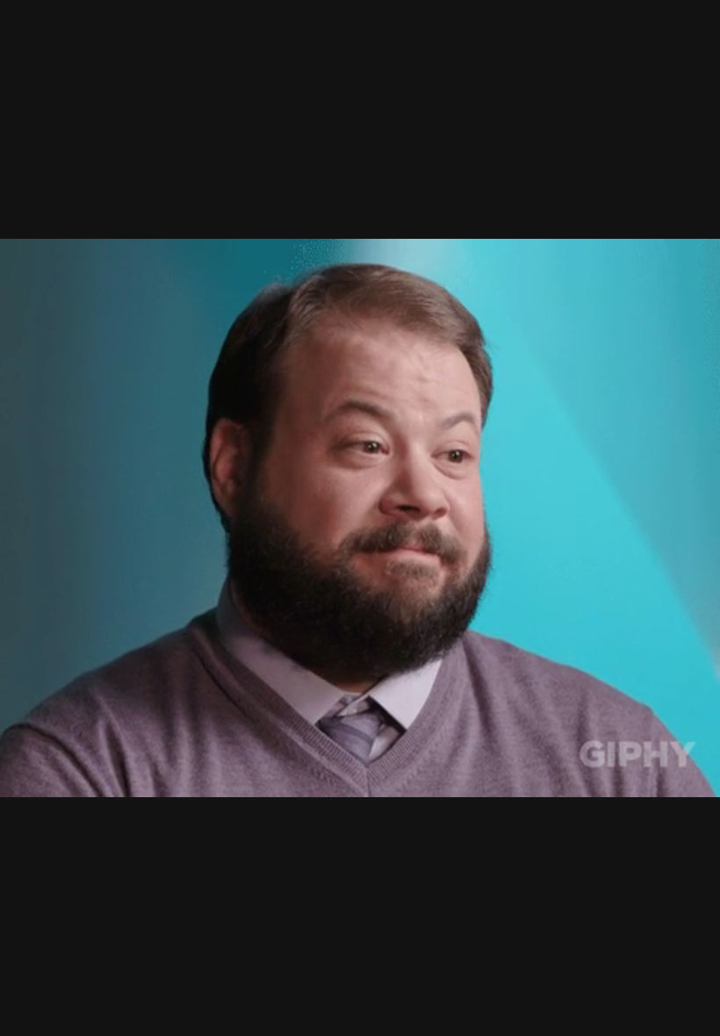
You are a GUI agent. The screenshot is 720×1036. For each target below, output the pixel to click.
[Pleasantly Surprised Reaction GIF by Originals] (360, 518)
